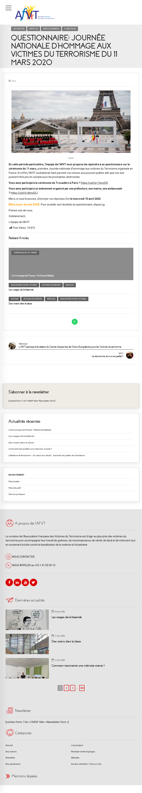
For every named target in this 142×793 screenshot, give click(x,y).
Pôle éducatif (15, 488)
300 (82, 688)
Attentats (75, 757)
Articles (34, 28)
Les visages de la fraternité (21, 289)
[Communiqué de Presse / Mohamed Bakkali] (71, 264)
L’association (77, 745)
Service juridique (17, 494)
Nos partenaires (13, 764)
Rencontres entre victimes (24, 285)
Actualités (18, 28)
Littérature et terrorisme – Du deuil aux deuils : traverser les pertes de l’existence (47, 455)
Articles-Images (51, 28)
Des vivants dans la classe (20, 303)
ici (103, 204)
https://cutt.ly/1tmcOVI (94, 182)
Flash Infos (70, 28)
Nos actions (11, 751)
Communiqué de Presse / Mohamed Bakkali (32, 275)
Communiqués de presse (25, 252)
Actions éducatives (51, 285)
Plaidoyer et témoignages (83, 751)
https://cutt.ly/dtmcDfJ (24, 192)
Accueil (9, 745)
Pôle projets (14, 481)
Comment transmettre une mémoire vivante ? (30, 449)
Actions (14, 299)
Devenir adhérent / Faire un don (86, 764)
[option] (71, 121)
